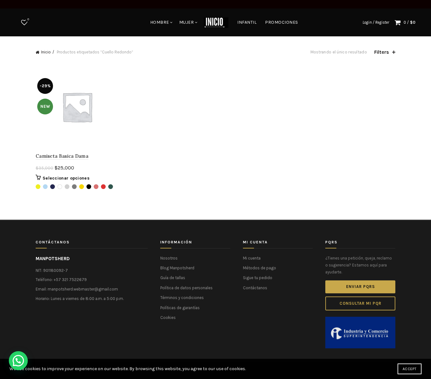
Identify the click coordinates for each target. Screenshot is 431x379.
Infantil (247, 22)
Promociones (281, 22)
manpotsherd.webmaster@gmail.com (83, 289)
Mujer (186, 22)
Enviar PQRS (360, 286)
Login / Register (376, 22)
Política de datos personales (186, 287)
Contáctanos (255, 287)
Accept (409, 369)
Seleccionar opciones (66, 178)
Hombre (159, 22)
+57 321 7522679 (70, 279)
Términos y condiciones (182, 297)
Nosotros (169, 258)
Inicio (46, 52)
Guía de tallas (172, 277)
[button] (18, 360)
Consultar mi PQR (360, 303)
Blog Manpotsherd (177, 268)
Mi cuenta (252, 258)
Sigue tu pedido (257, 277)
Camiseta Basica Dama (62, 156)
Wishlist (28, 19)
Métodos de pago (259, 268)
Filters (381, 52)
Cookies (168, 317)
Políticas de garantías (180, 307)
